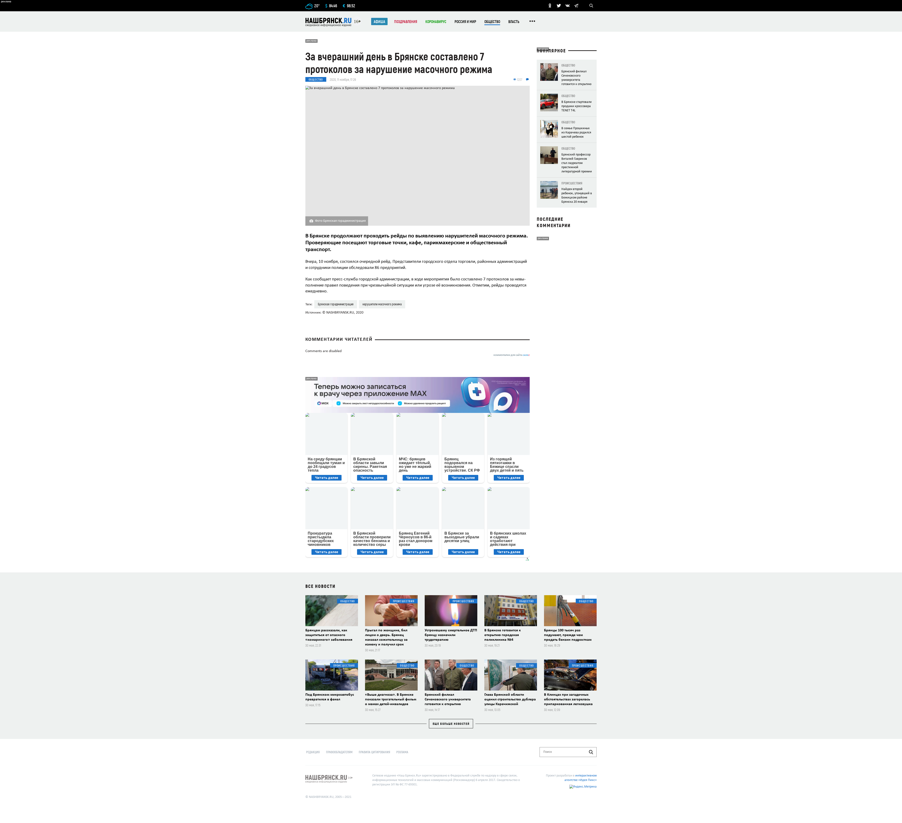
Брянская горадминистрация (336, 304)
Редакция (313, 752)
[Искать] (591, 752)
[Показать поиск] (591, 5)
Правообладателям (339, 752)
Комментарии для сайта (512, 355)
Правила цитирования (374, 752)
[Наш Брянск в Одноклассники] (550, 6)
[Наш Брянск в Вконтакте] (567, 6)
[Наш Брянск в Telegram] (576, 6)
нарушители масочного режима (382, 304)
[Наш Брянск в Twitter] (559, 6)
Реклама (402, 752)
